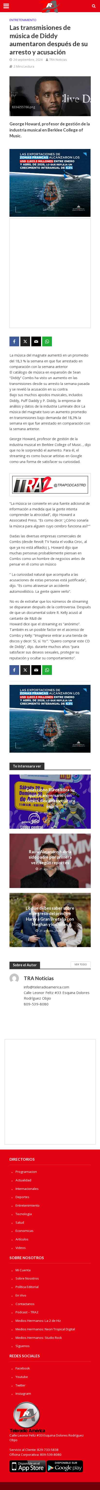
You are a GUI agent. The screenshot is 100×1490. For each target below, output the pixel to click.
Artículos (22, 1239)
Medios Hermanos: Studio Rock (39, 1337)
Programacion (26, 1171)
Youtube (22, 1377)
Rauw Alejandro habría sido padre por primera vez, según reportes (50, 857)
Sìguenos (23, 1346)
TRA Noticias (58, 60)
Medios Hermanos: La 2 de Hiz (38, 1320)
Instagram (23, 1393)
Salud (20, 1222)
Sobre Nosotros (27, 1278)
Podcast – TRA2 (27, 1312)
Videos (21, 1248)
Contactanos (25, 1304)
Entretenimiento (22, 20)
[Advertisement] (50, 273)
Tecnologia (24, 1214)
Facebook (23, 1368)
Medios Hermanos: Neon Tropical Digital (45, 1329)
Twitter (20, 1385)
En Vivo (21, 1295)
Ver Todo (81, 964)
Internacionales (27, 1188)
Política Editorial (27, 1287)
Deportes (22, 1197)
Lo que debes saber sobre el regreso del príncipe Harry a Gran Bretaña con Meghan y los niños (50, 916)
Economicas (24, 1231)
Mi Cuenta (23, 1270)
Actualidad (23, 1180)
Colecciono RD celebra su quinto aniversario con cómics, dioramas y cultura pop (50, 798)
